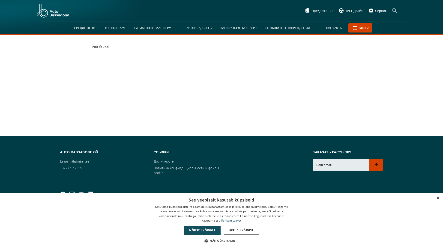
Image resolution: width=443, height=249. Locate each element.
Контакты (334, 28)
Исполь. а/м (115, 28)
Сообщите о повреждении (287, 28)
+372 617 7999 (71, 168)
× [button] (438, 198)
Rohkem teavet (231, 220)
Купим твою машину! (152, 28)
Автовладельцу (199, 28)
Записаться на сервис (238, 28)
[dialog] (221, 221)
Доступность (164, 161)
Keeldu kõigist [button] (241, 230)
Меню (363, 28)
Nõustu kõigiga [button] (202, 230)
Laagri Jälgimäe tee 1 (76, 161)
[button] (221, 240)
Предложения (85, 28)
